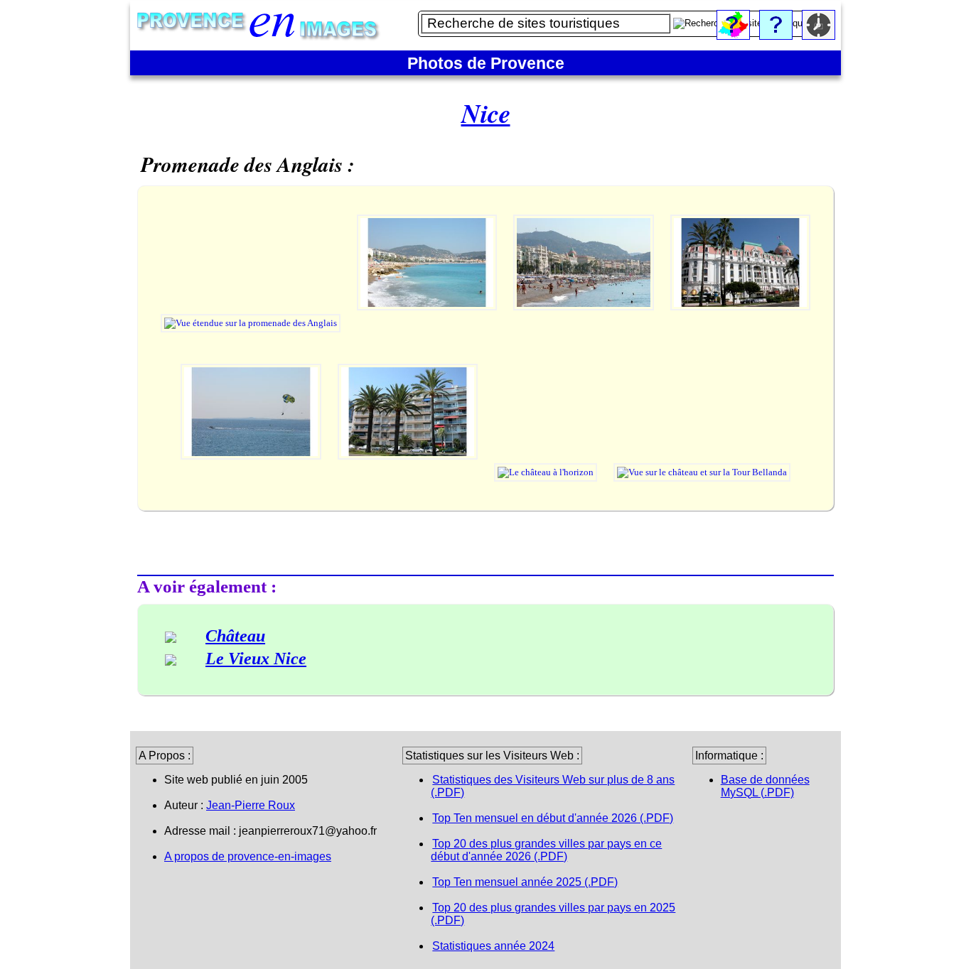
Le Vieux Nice (255, 658)
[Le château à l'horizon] (546, 472)
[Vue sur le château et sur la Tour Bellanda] (702, 472)
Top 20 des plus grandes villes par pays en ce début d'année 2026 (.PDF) (546, 850)
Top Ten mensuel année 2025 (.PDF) (525, 882)
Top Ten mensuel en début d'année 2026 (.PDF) (552, 818)
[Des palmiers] (409, 472)
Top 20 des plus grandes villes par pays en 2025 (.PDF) (553, 914)
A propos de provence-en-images (247, 856)
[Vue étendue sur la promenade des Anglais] (252, 323)
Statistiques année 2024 (493, 946)
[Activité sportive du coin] (252, 472)
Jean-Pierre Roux (250, 805)
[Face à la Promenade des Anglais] (584, 323)
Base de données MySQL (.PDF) (765, 786)
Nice (485, 112)
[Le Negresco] (740, 323)
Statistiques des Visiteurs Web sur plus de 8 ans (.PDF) (553, 786)
